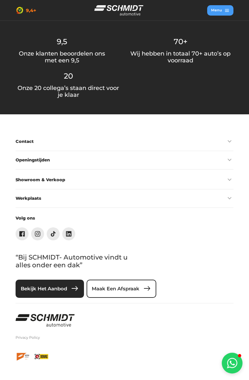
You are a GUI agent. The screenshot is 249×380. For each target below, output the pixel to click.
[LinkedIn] (68, 233)
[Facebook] (22, 233)
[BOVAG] (41, 356)
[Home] (118, 10)
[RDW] (23, 356)
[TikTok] (53, 233)
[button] (232, 363)
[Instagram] (37, 233)
